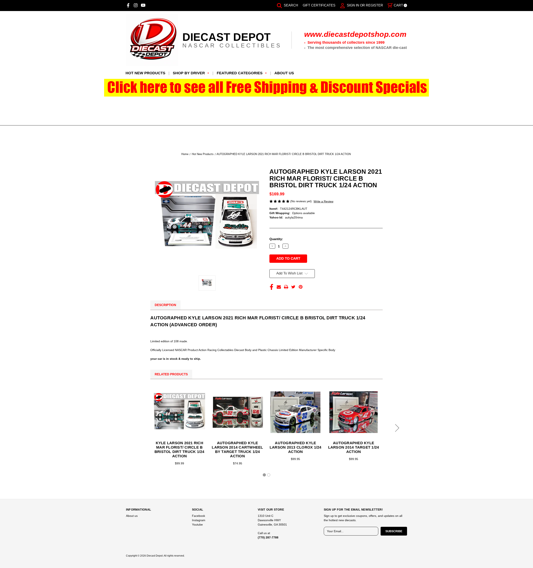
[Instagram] (135, 5)
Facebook (198, 515)
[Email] (279, 287)
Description (165, 305)
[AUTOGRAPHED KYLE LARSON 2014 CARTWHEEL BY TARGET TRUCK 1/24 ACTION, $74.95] (237, 412)
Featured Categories (240, 73)
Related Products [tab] (171, 374)
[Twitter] (293, 287)
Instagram (198, 520)
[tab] (264, 474)
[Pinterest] (301, 287)
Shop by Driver (189, 73)
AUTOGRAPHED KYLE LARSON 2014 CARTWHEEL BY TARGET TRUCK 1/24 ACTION (237, 449)
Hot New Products (145, 73)
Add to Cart (179, 412)
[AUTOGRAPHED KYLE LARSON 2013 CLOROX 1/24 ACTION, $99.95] (295, 412)
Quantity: (276, 239)
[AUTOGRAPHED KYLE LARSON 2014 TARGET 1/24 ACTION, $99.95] (353, 412)
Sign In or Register (364, 5)
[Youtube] (143, 5)
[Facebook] (128, 5)
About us (284, 73)
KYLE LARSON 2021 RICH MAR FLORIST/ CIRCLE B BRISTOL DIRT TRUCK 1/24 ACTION (179, 449)
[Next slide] (396, 428)
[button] (266, 88)
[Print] (286, 287)
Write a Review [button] (323, 201)
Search (290, 5)
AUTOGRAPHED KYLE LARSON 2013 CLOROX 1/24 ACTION (295, 447)
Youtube (197, 524)
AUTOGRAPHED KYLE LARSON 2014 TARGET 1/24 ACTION (353, 447)
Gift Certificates (319, 5)
